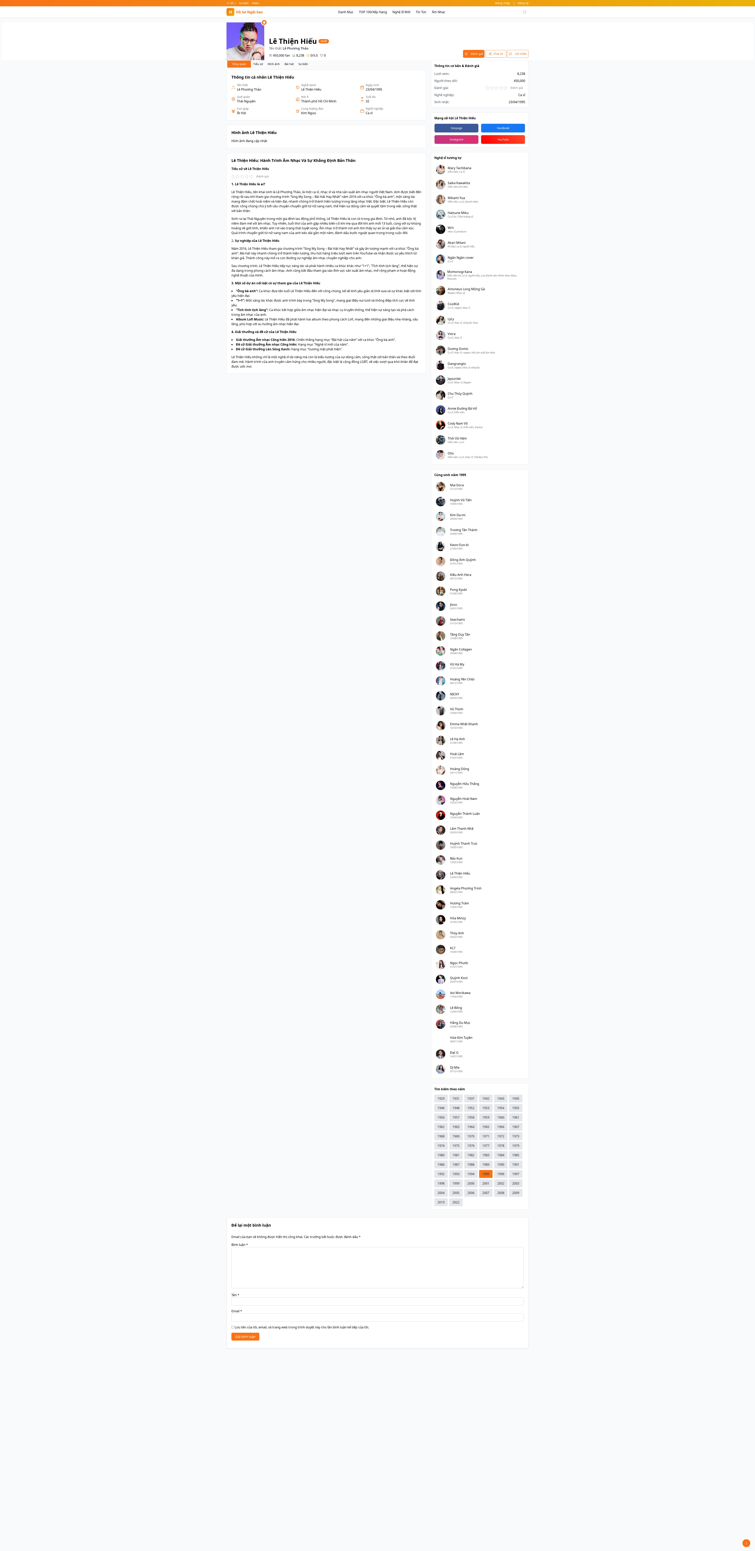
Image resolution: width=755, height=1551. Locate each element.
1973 (515, 1136)
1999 (455, 1183)
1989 (485, 1164)
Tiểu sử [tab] (258, 64)
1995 (485, 1174)
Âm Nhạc (438, 12)
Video (255, 3)
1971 (485, 1136)
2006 (470, 1193)
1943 (500, 1098)
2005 (455, 1193)
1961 (515, 1117)
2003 (515, 1183)
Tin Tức (421, 12)
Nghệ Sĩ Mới (401, 12)
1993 (455, 1174)
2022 (455, 1202)
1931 (455, 1098)
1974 (441, 1146)
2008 (500, 1193)
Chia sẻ (498, 54)
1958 (470, 1117)
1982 (470, 1155)
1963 (455, 1127)
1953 (485, 1108)
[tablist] (268, 64)
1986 (441, 1164)
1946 (441, 1108)
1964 (470, 1127)
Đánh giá (477, 54)
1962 (441, 1127)
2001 (485, 1183)
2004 (441, 1193)
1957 (455, 1117)
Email (236, 1311)
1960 (500, 1117)
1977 (485, 1146)
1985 (515, 1155)
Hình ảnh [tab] (274, 64)
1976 (470, 1146)
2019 (441, 1202)
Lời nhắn (521, 54)
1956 (441, 1117)
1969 (455, 1136)
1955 (515, 1108)
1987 (455, 1164)
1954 (500, 1108)
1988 (470, 1164)
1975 (455, 1146)
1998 (441, 1183)
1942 (485, 1098)
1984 (500, 1155)
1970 (470, 1136)
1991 (515, 1164)
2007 (485, 1193)
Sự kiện (244, 3)
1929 (441, 1098)
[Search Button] (524, 12)
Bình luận (239, 1245)
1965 (485, 1127)
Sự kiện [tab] (303, 64)
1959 (485, 1117)
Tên (235, 1295)
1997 (515, 1174)
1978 (500, 1146)
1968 (441, 1136)
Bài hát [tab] (289, 64)
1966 (500, 1127)
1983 (485, 1155)
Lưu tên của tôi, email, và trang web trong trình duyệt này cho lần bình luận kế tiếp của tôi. (302, 1327)
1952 (470, 1108)
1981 (455, 1155)
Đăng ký (523, 3)
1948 (455, 1108)
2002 (500, 1183)
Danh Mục (346, 12)
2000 (470, 1183)
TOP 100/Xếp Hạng (373, 12)
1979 (515, 1146)
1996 (500, 1174)
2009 (515, 1193)
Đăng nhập (502, 3)
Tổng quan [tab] (239, 64)
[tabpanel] (326, 222)
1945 (515, 1098)
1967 (515, 1127)
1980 (441, 1155)
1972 (500, 1136)
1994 (470, 1174)
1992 (441, 1174)
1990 (500, 1164)
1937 (470, 1098)
